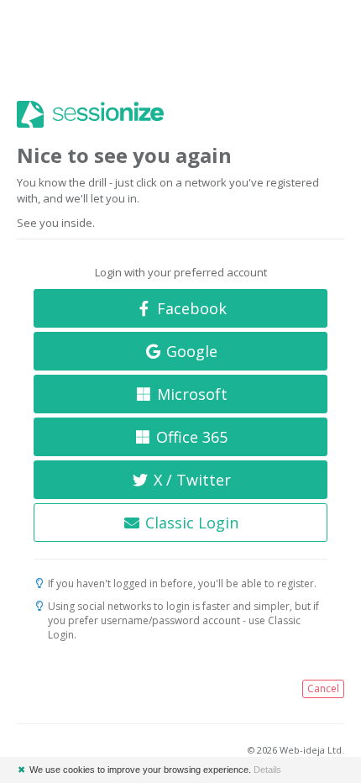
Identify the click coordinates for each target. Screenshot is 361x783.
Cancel (323, 688)
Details (267, 770)
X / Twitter (190, 480)
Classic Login (189, 522)
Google (189, 351)
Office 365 (190, 437)
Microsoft (190, 394)
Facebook (190, 308)
